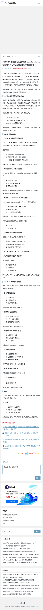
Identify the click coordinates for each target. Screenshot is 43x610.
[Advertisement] (21, 30)
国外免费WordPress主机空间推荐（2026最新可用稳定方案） (18, 591)
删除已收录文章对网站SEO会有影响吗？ (13, 577)
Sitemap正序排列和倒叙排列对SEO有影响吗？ (14, 546)
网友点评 (5, 462)
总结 (3, 523)
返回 (39, 56)
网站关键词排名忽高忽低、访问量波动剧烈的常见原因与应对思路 (19, 563)
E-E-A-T (25, 68)
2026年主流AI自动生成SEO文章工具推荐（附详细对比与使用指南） (20, 574)
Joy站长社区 (10, 3)
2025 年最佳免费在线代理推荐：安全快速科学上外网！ (17, 583)
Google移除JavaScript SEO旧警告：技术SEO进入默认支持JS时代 (19, 543)
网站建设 (9, 56)
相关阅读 (7, 539)
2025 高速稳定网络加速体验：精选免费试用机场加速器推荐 (18, 580)
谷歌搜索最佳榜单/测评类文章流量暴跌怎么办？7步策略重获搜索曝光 (20, 554)
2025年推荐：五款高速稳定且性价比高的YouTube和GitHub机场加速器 (20, 585)
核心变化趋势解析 (7, 517)
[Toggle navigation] (39, 3)
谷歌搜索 (16, 68)
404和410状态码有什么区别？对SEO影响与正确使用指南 (17, 560)
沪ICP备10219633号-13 (32, 606)
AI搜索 (21, 68)
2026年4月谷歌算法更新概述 (10, 515)
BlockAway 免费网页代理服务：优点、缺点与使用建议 (16, 594)
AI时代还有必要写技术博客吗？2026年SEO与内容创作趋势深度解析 (20, 557)
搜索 (37, 531)
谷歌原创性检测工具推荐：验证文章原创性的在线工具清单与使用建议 (21, 588)
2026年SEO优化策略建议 (9, 520)
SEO (12, 68)
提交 (37, 478)
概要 (5, 511)
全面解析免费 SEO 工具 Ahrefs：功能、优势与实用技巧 (17, 549)
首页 (3, 56)
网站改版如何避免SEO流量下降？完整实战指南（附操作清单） (19, 551)
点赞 (31, 453)
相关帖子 (7, 570)
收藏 (37, 453)
